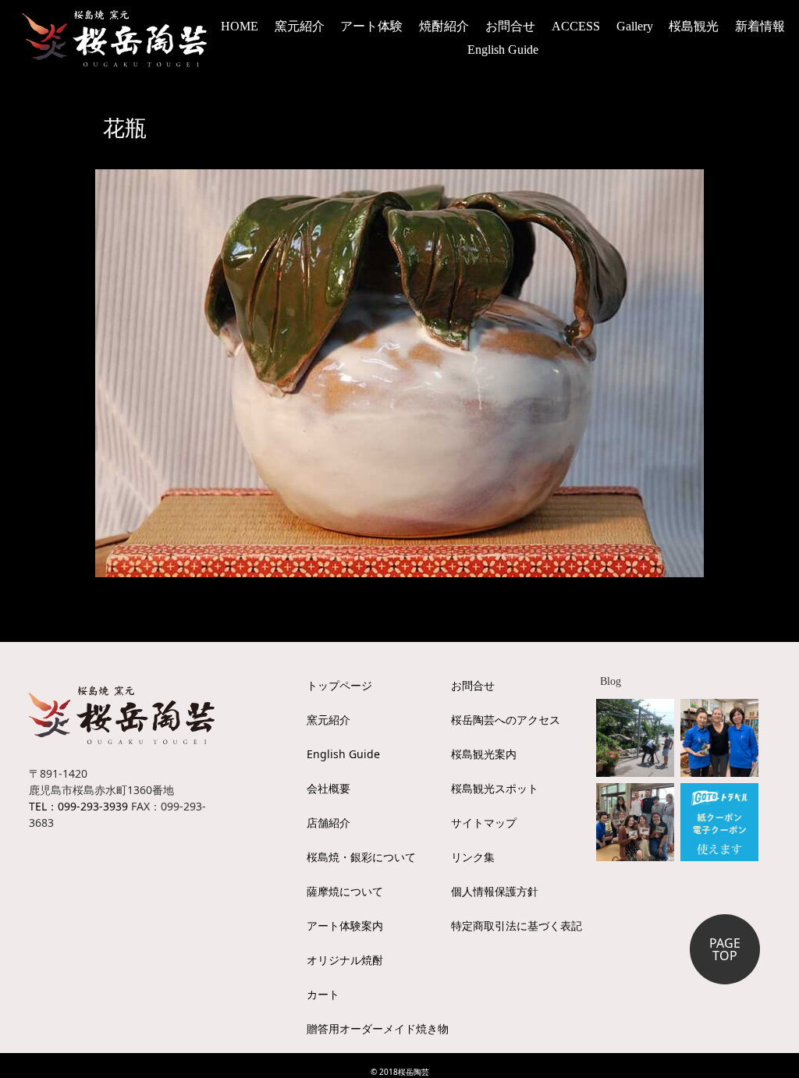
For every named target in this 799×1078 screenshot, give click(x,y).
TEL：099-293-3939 (78, 806)
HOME (239, 26)
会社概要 (328, 788)
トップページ (339, 685)
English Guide (502, 49)
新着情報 (760, 26)
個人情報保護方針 (494, 891)
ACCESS (576, 26)
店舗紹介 (328, 822)
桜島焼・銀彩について (361, 856)
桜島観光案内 (484, 753)
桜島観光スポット (494, 788)
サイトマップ (484, 822)
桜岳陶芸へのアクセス (505, 719)
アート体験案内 (345, 925)
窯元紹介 (328, 719)
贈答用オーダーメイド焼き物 (378, 1028)
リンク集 (473, 856)
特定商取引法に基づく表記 (516, 925)
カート (323, 994)
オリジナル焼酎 (345, 959)
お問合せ (510, 26)
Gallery (634, 26)
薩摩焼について (345, 891)
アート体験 (371, 26)
